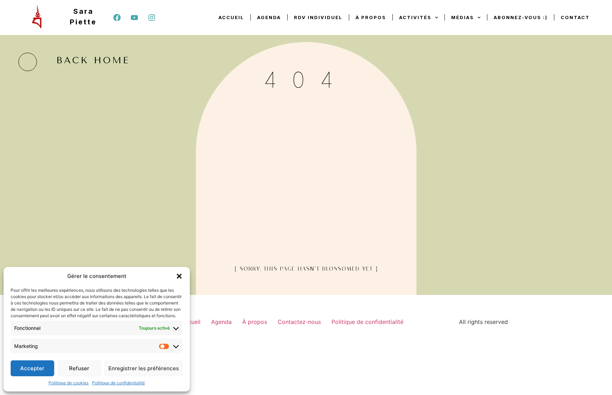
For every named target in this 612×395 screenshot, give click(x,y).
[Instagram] (151, 17)
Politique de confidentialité (118, 382)
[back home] (27, 62)
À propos (371, 17)
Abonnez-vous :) (521, 17)
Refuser (79, 368)
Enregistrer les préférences (143, 368)
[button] (179, 276)
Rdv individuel (318, 17)
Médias (462, 17)
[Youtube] (133, 17)
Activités (415, 17)
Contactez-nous (299, 321)
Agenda (269, 17)
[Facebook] (116, 17)
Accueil (231, 17)
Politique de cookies (69, 382)
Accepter (32, 368)
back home (93, 60)
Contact (575, 17)
